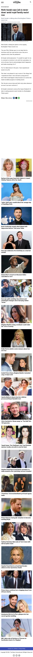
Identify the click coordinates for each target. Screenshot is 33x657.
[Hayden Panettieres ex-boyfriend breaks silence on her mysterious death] (16, 555)
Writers (16, 648)
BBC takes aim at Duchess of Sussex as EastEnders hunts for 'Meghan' (13, 639)
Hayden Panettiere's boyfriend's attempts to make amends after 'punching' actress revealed (16, 470)
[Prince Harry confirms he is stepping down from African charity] (16, 579)
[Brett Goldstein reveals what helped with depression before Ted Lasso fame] (16, 216)
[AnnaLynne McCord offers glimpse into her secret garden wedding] (16, 604)
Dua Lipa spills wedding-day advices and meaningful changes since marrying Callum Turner (14, 300)
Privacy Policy (22, 648)
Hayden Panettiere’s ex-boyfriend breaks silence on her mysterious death (14, 567)
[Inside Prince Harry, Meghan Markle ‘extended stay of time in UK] (16, 362)
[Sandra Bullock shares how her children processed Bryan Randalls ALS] (16, 386)
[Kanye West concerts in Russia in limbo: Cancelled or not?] (16, 264)
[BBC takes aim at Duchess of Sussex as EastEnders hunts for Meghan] (16, 628)
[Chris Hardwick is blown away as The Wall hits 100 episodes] (16, 411)
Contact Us (10, 648)
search (31, 2)
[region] (16, 113)
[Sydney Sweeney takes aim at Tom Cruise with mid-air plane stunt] (16, 531)
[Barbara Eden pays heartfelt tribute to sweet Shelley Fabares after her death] (16, 168)
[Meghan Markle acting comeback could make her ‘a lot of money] (16, 314)
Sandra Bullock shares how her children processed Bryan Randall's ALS (13, 398)
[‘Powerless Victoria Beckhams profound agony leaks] (16, 483)
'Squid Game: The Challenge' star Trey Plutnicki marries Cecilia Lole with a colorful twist (16, 446)
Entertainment (5, 7)
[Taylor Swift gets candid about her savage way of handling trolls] (16, 192)
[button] (14, 98)
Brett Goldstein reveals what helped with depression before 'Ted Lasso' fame (14, 227)
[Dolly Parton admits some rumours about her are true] (16, 338)
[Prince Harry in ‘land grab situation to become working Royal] (16, 507)
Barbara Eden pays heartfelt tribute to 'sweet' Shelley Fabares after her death (15, 179)
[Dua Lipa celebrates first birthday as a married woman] (16, 240)
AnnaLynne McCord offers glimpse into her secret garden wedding (15, 615)
